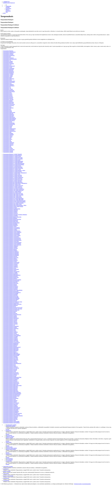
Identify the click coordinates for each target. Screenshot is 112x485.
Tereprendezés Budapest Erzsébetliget (11, 253)
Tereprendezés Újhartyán (8, 143)
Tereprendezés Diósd (7, 79)
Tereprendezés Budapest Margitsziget (10, 348)
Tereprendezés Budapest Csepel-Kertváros (11, 237)
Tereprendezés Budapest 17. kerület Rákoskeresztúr (13, 163)
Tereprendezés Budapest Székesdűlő (10, 409)
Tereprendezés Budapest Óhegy (9, 365)
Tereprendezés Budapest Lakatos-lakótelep (12, 335)
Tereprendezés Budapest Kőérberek (10, 305)
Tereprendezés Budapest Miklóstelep (10, 352)
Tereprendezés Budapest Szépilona (10, 418)
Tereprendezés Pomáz (7, 121)
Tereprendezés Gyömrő (8, 89)
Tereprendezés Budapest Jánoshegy (10, 289)
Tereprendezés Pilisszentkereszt (9, 118)
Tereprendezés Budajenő (8, 70)
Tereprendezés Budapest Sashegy (10, 401)
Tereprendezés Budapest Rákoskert (10, 388)
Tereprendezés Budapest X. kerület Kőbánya (12, 191)
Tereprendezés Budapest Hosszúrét (10, 282)
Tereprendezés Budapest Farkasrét (10, 256)
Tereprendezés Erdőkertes (8, 84)
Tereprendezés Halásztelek (8, 90)
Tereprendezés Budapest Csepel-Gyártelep (11, 235)
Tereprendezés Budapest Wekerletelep (11, 318)
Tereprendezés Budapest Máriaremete (10, 349)
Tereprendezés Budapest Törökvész (10, 332)
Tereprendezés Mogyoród (8, 103)
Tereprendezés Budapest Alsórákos (10, 212)
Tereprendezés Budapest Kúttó (9, 312)
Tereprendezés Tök (7, 140)
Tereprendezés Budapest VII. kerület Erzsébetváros (13, 189)
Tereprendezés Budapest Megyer (10, 351)
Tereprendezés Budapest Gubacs (9, 270)
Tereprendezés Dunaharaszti (9, 66)
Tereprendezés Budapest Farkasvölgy (10, 257)
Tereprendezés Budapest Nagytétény (10, 357)
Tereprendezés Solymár (8, 125)
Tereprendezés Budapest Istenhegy (10, 285)
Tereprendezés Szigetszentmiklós (10, 59)
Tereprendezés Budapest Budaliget (10, 223)
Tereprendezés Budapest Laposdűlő (10, 336)
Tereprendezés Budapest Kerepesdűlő (11, 297)
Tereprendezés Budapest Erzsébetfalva (11, 251)
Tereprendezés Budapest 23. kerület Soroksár (12, 171)
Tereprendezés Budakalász (8, 71)
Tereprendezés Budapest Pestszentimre (11, 378)
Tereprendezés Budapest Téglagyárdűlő (11, 421)
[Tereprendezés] (9, 458)
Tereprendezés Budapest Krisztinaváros (11, 309)
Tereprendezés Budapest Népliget (10, 361)
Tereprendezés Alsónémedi (8, 68)
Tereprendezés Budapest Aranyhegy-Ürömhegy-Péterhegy (15, 214)
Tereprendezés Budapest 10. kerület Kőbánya (12, 155)
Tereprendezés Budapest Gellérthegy (10, 266)
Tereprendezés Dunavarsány (9, 82)
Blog (7, 12)
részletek (7, 429)
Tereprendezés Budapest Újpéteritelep (11, 326)
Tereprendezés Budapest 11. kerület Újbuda (12, 156)
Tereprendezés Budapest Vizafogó (10, 320)
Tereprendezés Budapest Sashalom (10, 400)
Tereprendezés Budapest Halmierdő (10, 273)
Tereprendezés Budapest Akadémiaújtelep (11, 208)
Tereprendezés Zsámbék (8, 152)
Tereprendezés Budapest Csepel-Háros (11, 236)
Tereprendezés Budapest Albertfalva (10, 210)
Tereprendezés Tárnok (7, 136)
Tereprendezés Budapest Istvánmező (10, 286)
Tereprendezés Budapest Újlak (9, 329)
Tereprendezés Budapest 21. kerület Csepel (12, 169)
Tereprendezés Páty (7, 109)
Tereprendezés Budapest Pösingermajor (11, 383)
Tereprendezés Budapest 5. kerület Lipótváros (12, 175)
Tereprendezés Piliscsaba (8, 113)
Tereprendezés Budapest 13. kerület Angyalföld (13, 158)
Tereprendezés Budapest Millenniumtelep (11, 354)
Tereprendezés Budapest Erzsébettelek (11, 254)
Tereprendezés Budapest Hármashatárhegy (12, 275)
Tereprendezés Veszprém (8, 54)
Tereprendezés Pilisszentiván (9, 117)
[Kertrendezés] (9, 435)
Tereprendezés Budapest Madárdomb (10, 343)
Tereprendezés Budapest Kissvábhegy (11, 299)
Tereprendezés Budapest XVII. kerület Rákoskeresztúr (14, 200)
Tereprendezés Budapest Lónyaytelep (10, 341)
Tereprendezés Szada (7, 127)
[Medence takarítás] (10, 436)
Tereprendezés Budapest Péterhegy (10, 380)
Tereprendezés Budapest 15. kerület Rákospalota (13, 161)
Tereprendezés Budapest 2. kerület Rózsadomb (12, 166)
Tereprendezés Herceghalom (9, 91)
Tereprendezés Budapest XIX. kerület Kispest (12, 197)
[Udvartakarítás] (9, 459)
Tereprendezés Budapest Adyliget (10, 207)
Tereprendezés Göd (7, 88)
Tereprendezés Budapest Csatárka (10, 229)
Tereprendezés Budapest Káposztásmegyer (12, 292)
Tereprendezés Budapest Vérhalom (10, 322)
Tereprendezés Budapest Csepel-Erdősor (11, 234)
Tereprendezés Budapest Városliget (10, 323)
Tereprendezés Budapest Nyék (9, 364)
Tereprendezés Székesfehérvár (9, 52)
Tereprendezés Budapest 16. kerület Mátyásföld (13, 162)
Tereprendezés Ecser (7, 83)
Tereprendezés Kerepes (8, 96)
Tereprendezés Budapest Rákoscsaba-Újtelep (12, 385)
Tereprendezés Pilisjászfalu (8, 114)
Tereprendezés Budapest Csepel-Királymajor (12, 240)
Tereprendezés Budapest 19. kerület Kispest (12, 165)
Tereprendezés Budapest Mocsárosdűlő (11, 355)
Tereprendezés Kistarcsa (8, 98)
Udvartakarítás (9, 460)
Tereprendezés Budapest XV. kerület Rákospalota (13, 198)
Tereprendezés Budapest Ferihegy (10, 261)
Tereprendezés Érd (7, 56)
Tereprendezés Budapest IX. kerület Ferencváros (13, 185)
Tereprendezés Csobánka (8, 74)
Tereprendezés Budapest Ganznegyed (11, 263)
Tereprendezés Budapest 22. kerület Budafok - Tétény (14, 170)
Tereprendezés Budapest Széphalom (10, 416)
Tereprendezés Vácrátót (8, 148)
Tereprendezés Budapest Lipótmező (10, 339)
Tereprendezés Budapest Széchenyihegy (11, 408)
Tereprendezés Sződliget (8, 133)
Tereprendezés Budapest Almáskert (10, 211)
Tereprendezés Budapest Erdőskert (10, 250)
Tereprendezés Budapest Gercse (9, 268)
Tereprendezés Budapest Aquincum (10, 213)
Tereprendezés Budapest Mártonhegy (10, 350)
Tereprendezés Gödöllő (8, 61)
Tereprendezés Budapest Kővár (9, 306)
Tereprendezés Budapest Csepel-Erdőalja (11, 233)
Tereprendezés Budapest (8, 50)
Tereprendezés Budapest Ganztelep (10, 264)
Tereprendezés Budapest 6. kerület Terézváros (12, 176)
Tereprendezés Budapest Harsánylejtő (11, 277)
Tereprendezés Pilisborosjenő (9, 112)
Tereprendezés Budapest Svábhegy (10, 405)
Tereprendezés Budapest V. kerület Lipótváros (12, 186)
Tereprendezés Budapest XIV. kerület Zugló (12, 196)
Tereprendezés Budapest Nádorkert (10, 356)
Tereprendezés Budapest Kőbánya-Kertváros (12, 304)
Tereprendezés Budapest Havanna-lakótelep (12, 279)
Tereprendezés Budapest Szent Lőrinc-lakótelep (13, 415)
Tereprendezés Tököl (7, 141)
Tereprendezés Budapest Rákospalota (10, 391)
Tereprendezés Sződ (7, 132)
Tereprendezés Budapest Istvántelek (10, 287)
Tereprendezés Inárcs (7, 92)
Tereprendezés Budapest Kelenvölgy (10, 296)
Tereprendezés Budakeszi (8, 72)
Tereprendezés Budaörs (8, 62)
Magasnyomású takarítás (11, 449)
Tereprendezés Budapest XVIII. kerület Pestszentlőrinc (14, 201)
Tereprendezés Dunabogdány (9, 81)
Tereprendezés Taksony (8, 135)
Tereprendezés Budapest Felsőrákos (10, 259)
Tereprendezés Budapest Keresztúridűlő (11, 298)
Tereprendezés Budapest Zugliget (10, 315)
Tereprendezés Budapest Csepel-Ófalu (11, 241)
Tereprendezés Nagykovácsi (9, 104)
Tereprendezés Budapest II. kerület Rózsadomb (12, 182)
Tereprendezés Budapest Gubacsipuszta (11, 271)
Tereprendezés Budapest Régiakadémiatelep (12, 393)
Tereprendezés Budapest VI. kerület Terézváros (12, 187)
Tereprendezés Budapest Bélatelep (10, 218)
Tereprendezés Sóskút (7, 126)
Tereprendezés (9, 453)
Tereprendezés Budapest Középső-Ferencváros (12, 307)
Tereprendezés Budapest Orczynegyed (11, 368)
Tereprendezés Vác (7, 60)
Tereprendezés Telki (7, 138)
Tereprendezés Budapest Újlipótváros (10, 328)
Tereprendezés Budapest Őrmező (10, 370)
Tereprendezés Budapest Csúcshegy (10, 248)
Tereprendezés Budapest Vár (9, 325)
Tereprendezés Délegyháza (8, 78)
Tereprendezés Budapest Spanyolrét (10, 404)
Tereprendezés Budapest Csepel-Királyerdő (12, 239)
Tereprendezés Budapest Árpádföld (10, 215)
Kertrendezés (8, 8)
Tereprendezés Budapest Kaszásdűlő (10, 293)
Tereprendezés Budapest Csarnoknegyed (11, 228)
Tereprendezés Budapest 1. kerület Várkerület (12, 154)
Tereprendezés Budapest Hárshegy (10, 278)
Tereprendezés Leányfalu (8, 99)
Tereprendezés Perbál (7, 111)
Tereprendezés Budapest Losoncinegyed (11, 342)
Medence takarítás (9, 437)
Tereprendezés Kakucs (7, 95)
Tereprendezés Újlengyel (8, 145)
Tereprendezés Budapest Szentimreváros (11, 414)
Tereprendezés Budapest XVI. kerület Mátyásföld (13, 199)
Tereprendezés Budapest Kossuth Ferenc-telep (12, 301)
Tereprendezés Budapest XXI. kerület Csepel (12, 204)
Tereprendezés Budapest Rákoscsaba (10, 384)
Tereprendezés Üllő (7, 146)
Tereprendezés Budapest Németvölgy (10, 359)
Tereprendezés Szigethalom (8, 129)
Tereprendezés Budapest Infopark (10, 284)
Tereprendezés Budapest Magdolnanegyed (11, 347)
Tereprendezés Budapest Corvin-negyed (11, 227)
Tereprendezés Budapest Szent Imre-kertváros (12, 413)
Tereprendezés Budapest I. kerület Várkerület (12, 180)
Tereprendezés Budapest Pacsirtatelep (10, 372)
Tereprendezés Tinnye (7, 139)
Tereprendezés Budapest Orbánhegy (10, 366)
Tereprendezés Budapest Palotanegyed (11, 373)
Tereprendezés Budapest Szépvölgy (10, 419)
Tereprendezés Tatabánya (8, 53)
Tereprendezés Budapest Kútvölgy (10, 313)
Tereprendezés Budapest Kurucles (10, 311)
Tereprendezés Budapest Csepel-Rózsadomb (12, 242)
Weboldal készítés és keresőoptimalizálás (82, 483)
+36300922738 (6, 1)
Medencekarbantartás (8, 10)
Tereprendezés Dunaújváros (9, 55)
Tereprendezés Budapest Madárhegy (10, 344)
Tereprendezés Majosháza (8, 102)
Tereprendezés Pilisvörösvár (9, 120)
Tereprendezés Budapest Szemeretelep (11, 411)
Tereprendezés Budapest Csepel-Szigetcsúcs (12, 244)
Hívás (4, 13)
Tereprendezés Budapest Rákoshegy (10, 387)
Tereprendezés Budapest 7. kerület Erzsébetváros (13, 177)
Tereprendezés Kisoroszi (8, 97)
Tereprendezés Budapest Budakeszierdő (11, 222)
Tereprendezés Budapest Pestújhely (10, 379)
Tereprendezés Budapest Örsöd (9, 371)
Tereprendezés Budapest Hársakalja (10, 276)
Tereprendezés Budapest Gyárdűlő (10, 272)
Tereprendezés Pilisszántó (8, 115)
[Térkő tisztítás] (9, 446)
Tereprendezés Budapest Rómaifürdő (10, 398)
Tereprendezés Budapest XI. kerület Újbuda (12, 192)
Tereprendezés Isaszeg (7, 93)
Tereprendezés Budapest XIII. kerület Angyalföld (13, 194)
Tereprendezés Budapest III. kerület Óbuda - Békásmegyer (15, 183)
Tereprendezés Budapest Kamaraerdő (10, 291)
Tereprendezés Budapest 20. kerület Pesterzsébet (13, 168)
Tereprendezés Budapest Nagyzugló (10, 358)
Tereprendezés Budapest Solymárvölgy (11, 402)
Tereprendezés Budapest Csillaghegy (10, 246)
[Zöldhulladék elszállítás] (11, 424)
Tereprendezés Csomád (8, 75)
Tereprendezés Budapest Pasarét (9, 376)
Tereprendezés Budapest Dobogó (10, 249)
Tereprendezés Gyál (7, 64)
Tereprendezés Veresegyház (8, 149)
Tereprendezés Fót (7, 86)
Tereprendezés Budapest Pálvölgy (10, 375)
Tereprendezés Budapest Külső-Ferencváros (12, 314)
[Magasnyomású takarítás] (11, 448)
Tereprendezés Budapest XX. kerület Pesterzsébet (13, 203)
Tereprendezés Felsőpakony (9, 85)
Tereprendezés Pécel (7, 110)
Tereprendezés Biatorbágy (8, 69)
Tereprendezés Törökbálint (8, 142)
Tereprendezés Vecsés (7, 67)
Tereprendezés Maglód (7, 100)
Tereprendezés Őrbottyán (8, 107)
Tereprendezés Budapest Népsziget (10, 362)
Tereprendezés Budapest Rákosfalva (10, 386)
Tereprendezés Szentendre (8, 63)
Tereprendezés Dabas (7, 77)
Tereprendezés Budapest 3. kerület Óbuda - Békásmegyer (15, 172)
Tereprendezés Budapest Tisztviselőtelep (11, 422)
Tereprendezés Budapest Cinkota (10, 226)
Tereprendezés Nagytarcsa (8, 105)
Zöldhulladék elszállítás (10, 426)
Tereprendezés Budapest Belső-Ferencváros (12, 219)
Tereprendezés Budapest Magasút (10, 345)
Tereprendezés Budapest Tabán (9, 420)
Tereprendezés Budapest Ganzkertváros (11, 262)
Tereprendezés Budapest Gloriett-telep (11, 269)
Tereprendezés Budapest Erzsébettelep (11, 255)
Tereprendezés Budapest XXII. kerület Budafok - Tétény (14, 205)
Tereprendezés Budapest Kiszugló (10, 300)
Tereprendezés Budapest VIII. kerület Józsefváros (13, 190)
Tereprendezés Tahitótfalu (8, 134)
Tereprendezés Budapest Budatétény (10, 225)
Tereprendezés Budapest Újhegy (9, 330)
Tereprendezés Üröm (7, 147)
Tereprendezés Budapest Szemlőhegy (10, 412)
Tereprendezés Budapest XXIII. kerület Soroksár (13, 206)
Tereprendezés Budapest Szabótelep (10, 406)
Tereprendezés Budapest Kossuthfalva (11, 302)
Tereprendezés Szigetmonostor (9, 131)
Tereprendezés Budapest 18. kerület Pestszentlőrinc (13, 164)
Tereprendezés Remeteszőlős (9, 124)
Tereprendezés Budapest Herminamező (11, 280)
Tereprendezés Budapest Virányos (10, 321)
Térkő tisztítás (8, 442)
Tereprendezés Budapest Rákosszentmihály (12, 392)
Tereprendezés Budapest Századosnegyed (11, 407)
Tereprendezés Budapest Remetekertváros (11, 394)
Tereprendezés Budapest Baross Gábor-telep (12, 216)
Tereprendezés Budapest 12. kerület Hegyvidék (12, 157)
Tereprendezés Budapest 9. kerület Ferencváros (12, 179)
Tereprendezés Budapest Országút (10, 369)
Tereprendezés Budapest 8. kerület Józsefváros (12, 178)
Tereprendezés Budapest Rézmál (9, 397)
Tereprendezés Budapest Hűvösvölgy (10, 283)
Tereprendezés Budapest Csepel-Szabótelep (12, 243)
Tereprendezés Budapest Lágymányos (11, 334)
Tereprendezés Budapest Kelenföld (10, 294)
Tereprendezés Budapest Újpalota (10, 327)
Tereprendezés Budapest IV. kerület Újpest (12, 184)
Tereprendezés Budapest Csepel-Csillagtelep (12, 232)
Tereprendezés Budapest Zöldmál (10, 316)
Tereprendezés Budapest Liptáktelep (10, 340)
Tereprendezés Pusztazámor (8, 122)
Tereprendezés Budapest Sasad (9, 399)
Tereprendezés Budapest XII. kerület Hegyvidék (13, 193)
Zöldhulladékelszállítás (8, 7)
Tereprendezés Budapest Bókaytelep (10, 221)
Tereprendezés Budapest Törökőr (10, 333)
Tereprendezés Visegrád (8, 150)
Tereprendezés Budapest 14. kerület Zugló (11, 160)
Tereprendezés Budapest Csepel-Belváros (11, 230)
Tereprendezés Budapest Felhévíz (10, 258)
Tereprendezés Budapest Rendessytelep (11, 395)
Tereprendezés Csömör (8, 76)
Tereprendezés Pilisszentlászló (9, 119)
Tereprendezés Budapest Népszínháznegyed (12, 363)
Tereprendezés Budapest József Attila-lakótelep (12, 290)
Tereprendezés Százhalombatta (9, 128)
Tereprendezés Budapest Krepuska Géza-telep (12, 308)
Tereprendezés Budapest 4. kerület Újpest (11, 173)
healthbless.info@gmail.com (9, 2)
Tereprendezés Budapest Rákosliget (10, 390)
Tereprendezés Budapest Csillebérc (10, 247)
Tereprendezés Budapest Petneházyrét (11, 382)
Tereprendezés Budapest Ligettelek (10, 337)
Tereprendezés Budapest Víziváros (10, 319)
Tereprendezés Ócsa (7, 106)
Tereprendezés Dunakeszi (8, 57)
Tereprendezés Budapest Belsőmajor (10, 220)
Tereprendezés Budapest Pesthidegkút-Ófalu (12, 377)
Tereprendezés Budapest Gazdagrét (10, 265)
